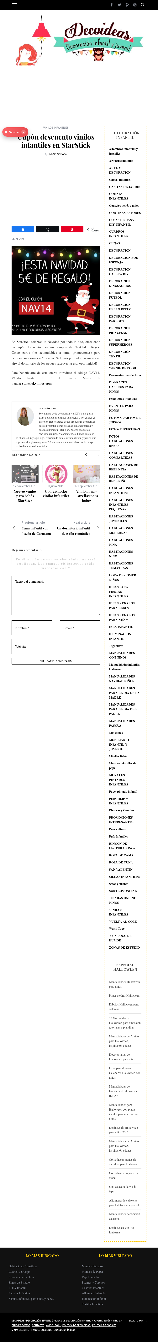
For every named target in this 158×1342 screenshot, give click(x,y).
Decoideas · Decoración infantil (31, 1320)
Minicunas (116, 732)
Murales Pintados (92, 1266)
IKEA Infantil (17, 1288)
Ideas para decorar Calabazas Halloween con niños (124, 1072)
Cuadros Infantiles (93, 1288)
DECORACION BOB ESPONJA (123, 259)
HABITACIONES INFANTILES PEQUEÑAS (121, 504)
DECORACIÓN (120, 250)
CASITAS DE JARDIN (124, 186)
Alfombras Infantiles (94, 1293)
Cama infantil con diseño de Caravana (36, 528)
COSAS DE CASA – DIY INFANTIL (122, 222)
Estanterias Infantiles (123, 398)
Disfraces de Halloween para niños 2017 (123, 1129)
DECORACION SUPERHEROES (120, 342)
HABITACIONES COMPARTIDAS (121, 455)
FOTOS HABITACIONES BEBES (121, 441)
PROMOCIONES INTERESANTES (121, 819)
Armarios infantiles (121, 160)
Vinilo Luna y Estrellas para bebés (86, 496)
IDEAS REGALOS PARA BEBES (122, 605)
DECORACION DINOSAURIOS (120, 283)
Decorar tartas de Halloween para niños (122, 1056)
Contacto (38, 1325)
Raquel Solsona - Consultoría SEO (53, 1330)
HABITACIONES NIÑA (121, 542)
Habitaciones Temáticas (23, 1266)
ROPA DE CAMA (121, 855)
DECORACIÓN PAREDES (120, 318)
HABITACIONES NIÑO (121, 553)
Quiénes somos (21, 1325)
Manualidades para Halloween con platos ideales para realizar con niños (123, 1112)
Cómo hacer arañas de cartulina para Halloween (124, 1161)
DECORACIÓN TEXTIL (120, 353)
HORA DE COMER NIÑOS (122, 577)
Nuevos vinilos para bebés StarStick (25, 496)
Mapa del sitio (20, 1330)
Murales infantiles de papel (122, 765)
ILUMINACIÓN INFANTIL (120, 636)
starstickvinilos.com (37, 383)
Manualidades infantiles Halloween (124, 666)
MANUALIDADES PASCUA (122, 723)
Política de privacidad (76, 1325)
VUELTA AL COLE (123, 921)
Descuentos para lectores (125, 375)
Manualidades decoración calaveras (124, 1216)
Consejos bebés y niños (124, 205)
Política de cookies (104, 1325)
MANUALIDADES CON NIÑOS (122, 654)
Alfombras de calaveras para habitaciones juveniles (125, 1202)
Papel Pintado (90, 1277)
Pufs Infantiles (118, 836)
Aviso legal (53, 1325)
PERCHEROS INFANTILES (118, 800)
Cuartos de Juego (19, 1271)
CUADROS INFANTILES (118, 233)
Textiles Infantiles (92, 1304)
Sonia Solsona (58, 154)
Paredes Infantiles (19, 1293)
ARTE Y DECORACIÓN (120, 170)
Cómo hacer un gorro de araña (124, 1175)
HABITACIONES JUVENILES (121, 518)
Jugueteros (116, 645)
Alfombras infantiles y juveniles (123, 151)
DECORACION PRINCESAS (120, 330)
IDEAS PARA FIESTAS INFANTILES (118, 591)
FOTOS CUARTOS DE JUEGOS (125, 419)
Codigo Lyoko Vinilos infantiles (56, 493)
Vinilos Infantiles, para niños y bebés (31, 1299)
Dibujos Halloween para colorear (124, 1006)
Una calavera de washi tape (122, 1188)
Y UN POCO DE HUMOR (120, 937)
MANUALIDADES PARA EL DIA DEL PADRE (123, 709)
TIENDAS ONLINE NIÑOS (122, 900)
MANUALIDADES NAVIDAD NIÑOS (122, 678)
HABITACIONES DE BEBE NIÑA (123, 466)
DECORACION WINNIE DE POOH (122, 365)
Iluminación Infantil (94, 1299)
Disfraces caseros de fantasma (121, 1230)
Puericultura (117, 829)
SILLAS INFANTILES (124, 876)
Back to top (136, 1320)
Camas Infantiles (120, 179)
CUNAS (114, 243)
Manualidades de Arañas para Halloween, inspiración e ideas (124, 1040)
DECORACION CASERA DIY (120, 271)
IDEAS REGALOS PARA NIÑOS (122, 617)
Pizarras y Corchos (121, 810)
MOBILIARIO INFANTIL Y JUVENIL (119, 744)
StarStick (23, 341)
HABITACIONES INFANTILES (121, 490)
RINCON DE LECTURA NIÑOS (122, 845)
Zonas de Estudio (19, 1282)
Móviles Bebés (118, 756)
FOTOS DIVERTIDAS (124, 429)
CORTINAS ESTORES (125, 212)
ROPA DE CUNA (121, 862)
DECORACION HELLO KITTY (120, 306)
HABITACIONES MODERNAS (121, 530)
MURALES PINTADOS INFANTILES (118, 779)
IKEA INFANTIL (121, 626)
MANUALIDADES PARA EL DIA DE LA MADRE (124, 693)
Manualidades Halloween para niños (124, 984)
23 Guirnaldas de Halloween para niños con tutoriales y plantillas (125, 1022)
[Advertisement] (79, 93)
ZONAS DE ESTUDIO (124, 947)
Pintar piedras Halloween (124, 995)
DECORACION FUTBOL (120, 295)
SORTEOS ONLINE (123, 890)
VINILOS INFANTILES (56, 127)
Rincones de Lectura (21, 1277)
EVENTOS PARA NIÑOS (121, 408)
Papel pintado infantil (123, 791)
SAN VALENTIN (121, 869)
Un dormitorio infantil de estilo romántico (73, 528)
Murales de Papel (92, 1271)
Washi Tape (116, 928)
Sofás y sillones (118, 883)
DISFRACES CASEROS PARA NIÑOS (121, 387)
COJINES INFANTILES (118, 195)
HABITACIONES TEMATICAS (121, 565)
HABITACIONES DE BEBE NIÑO (123, 478)
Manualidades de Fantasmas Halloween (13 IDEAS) (124, 1091)
